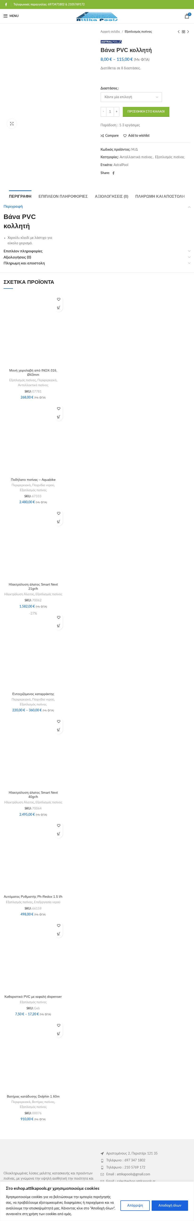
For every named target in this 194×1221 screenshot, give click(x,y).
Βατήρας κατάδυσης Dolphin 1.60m (33, 1096)
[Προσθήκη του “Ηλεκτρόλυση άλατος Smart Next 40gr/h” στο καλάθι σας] (58, 730)
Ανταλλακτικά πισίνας (136, 157)
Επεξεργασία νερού (47, 902)
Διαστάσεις (109, 88)
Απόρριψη (135, 1205)
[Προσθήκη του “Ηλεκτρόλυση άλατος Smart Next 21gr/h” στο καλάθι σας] (58, 522)
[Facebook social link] (6, 4)
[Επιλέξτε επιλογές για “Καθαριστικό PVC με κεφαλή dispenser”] (58, 934)
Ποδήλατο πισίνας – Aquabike (33, 479)
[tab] (20, 195)
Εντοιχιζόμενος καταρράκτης (33, 694)
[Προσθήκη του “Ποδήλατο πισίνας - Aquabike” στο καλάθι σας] (58, 417)
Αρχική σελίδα (111, 31)
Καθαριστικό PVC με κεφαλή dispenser (33, 996)
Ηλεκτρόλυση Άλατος (19, 594)
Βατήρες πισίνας (43, 1102)
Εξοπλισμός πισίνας (138, 31)
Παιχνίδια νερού (43, 485)
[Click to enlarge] (12, 123)
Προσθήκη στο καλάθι (146, 111)
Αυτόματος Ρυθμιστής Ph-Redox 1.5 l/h (33, 896)
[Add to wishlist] (58, 299)
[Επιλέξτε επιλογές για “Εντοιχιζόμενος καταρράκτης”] (58, 626)
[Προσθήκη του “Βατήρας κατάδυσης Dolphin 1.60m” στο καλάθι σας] (58, 1033)
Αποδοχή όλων (170, 1205)
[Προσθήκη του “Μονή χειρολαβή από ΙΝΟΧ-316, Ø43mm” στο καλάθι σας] (58, 308)
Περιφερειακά (47, 380)
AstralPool (121, 165)
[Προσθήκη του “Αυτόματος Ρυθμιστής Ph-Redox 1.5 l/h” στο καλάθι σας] (58, 834)
